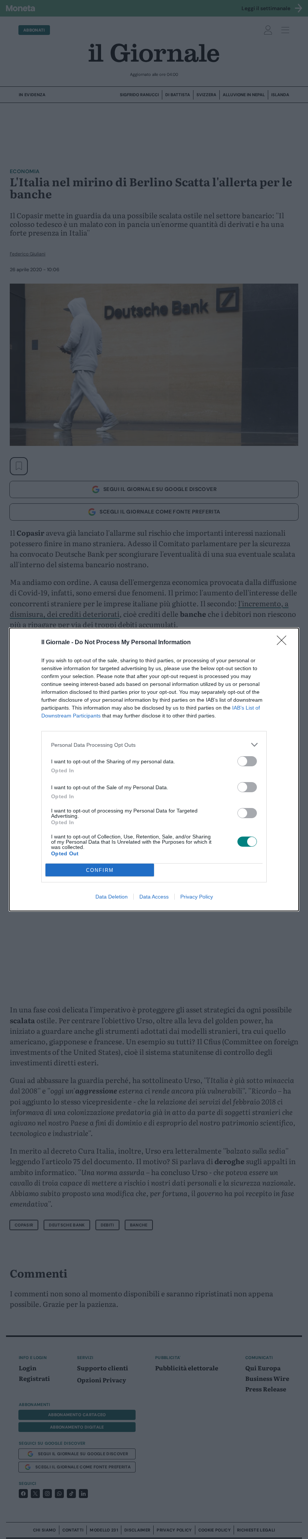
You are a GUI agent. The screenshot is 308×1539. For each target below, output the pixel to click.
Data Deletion (111, 897)
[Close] (284, 643)
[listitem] (154, 745)
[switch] (247, 761)
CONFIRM (100, 870)
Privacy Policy (196, 897)
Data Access (154, 897)
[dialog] (154, 769)
